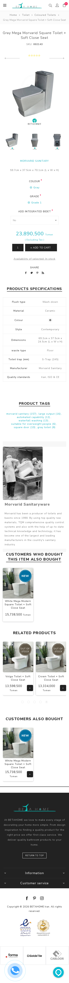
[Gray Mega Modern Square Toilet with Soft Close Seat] (57, 140)
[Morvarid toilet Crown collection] (51, 657)
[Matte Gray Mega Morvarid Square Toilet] (12, 140)
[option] (12, 141)
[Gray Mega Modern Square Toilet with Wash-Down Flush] (34, 140)
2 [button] (28, 702)
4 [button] (40, 702)
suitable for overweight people (31, 424)
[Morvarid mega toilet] (18, 583)
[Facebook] (27, 898)
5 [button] (46, 702)
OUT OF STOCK (25, 650)
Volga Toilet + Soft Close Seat (17, 678)
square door (22, 427)
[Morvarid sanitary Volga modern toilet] (18, 657)
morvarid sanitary (18, 414)
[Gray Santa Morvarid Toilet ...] (56, 58)
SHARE (34, 267)
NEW (25, 576)
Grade (34, 196)
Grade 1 (36, 202)
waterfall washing (31, 420)
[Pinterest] (34, 898)
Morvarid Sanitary (34, 161)
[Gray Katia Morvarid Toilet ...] (12, 58)
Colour (34, 181)
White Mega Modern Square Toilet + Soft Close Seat (18, 604)
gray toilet (45, 427)
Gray (36, 187)
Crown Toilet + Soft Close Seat (51, 678)
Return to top (34, 855)
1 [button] (22, 702)
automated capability (31, 417)
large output (47, 414)
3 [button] (34, 702)
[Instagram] (42, 898)
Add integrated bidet (34, 211)
